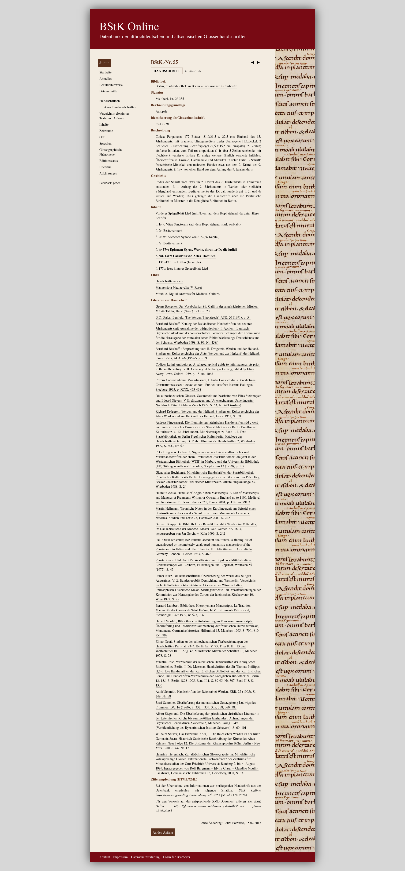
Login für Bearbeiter (176, 857)
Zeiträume (106, 130)
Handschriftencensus (169, 281)
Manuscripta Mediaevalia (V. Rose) (179, 287)
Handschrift (167, 70)
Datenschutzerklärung (145, 857)
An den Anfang (163, 832)
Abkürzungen (108, 173)
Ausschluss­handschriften (120, 107)
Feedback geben (109, 183)
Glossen (193, 71)
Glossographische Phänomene (110, 151)
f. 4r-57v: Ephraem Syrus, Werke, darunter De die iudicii (196, 249)
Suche (104, 62)
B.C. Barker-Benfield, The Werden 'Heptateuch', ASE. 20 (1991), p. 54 (203, 317)
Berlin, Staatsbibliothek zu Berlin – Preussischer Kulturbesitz (196, 86)
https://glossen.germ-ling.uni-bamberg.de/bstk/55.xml (209, 806)
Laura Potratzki (234, 822)
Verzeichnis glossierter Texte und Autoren (114, 115)
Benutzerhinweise (111, 85)
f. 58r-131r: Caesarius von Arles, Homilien (186, 255)
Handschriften (109, 100)
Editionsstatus (108, 160)
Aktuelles (105, 78)
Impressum (120, 857)
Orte (102, 137)
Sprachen (105, 143)
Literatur (105, 167)
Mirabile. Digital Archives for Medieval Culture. (188, 293)
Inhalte (104, 124)
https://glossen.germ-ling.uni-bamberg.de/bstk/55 (188, 795)
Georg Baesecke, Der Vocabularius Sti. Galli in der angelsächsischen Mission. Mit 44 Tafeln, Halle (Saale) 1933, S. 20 (207, 308)
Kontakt (104, 857)
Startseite (105, 72)
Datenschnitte (108, 91)
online (235, 405)
